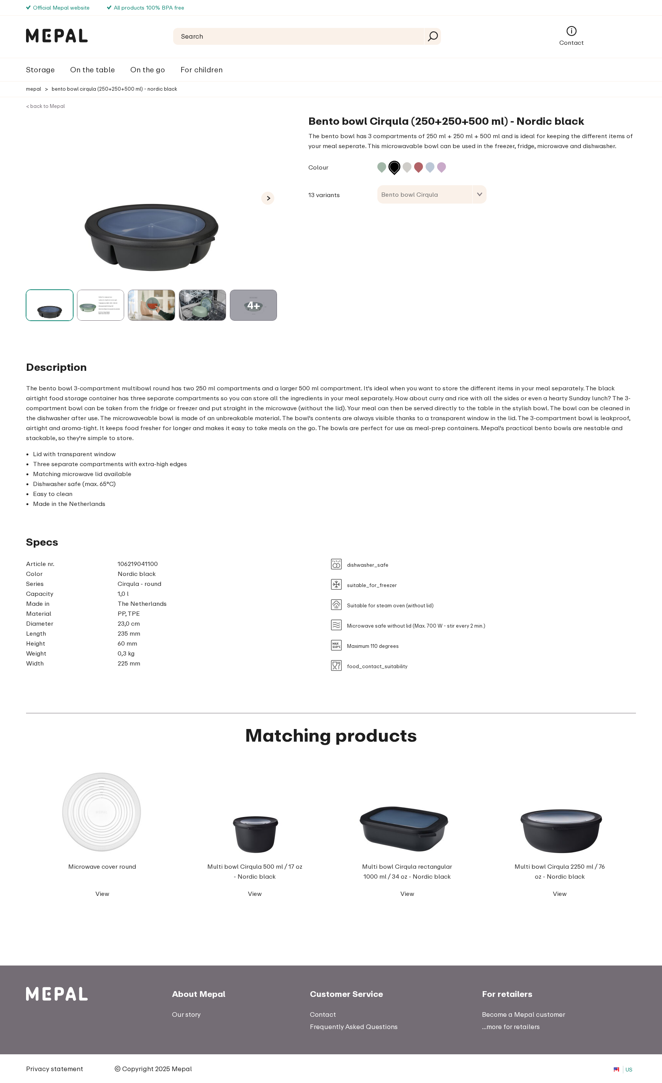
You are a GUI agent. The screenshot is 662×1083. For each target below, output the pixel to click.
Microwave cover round (102, 866)
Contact (571, 42)
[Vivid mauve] (418, 166)
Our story (186, 1014)
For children (201, 69)
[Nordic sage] (381, 166)
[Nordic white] (407, 166)
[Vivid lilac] (441, 166)
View (102, 893)
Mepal (33, 89)
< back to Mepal (45, 106)
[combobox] (432, 194)
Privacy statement (54, 1069)
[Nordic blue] (430, 166)
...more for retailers (511, 1027)
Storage (40, 69)
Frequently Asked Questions (354, 1027)
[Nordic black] (394, 166)
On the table (92, 69)
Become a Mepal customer (523, 1014)
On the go (147, 69)
